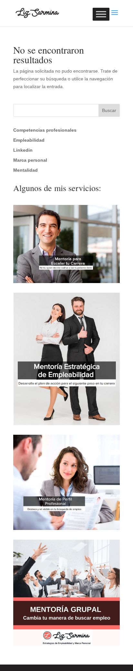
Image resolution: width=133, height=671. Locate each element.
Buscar (109, 110)
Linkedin (23, 150)
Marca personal (30, 160)
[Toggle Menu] (101, 14)
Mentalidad (25, 170)
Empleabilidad (29, 140)
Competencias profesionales (45, 130)
